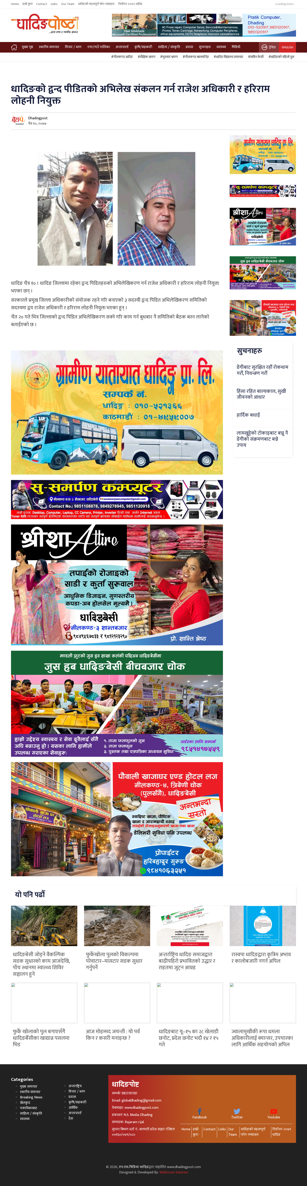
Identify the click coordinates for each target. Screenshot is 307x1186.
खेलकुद (25, 1103)
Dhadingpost (38, 118)
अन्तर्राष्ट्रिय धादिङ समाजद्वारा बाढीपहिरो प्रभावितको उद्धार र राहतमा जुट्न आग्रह (187, 961)
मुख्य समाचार (28, 1087)
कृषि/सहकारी (143, 47)
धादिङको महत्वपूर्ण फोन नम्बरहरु (96, 4)
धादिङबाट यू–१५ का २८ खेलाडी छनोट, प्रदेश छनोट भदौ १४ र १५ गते (188, 1038)
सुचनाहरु (205, 47)
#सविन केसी (255, 57)
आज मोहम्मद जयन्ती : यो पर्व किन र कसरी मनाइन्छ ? (113, 1035)
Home (15, 4)
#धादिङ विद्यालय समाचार (227, 57)
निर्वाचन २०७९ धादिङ (130, 4)
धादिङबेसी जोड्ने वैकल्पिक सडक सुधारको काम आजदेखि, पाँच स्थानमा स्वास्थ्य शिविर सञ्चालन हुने (41, 964)
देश (71, 1118)
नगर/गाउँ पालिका (98, 47)
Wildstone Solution (173, 1172)
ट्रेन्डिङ (272, 47)
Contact (41, 4)
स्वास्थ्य (221, 47)
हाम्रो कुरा (27, 4)
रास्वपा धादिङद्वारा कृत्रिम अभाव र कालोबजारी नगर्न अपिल (261, 958)
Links (54, 4)
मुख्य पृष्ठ (27, 47)
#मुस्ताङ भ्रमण (168, 57)
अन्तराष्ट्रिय (75, 1086)
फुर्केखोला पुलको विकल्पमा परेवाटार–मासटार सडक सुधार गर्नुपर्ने (114, 961)
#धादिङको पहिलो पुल (280, 57)
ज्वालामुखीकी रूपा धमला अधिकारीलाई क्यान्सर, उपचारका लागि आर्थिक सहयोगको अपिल (262, 1038)
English (287, 47)
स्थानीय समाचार (49, 47)
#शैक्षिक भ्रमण (145, 57)
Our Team (67, 4)
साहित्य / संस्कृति (169, 47)
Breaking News (31, 1097)
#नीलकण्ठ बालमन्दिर (195, 57)
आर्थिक (73, 1108)
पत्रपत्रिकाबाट (28, 1108)
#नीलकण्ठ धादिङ (121, 57)
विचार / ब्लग (73, 47)
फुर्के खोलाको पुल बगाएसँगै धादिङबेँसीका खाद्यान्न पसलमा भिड (41, 1038)
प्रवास (189, 47)
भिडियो (236, 47)
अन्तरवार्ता (122, 47)
